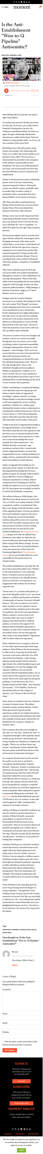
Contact (8, 1134)
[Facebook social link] (14, 2)
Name (5, 1014)
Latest (19, 55)
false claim (6, 796)
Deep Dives (5, 55)
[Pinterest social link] (24, 2)
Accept (21, 1150)
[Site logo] (21, 7)
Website (5, 1032)
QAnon (34, 929)
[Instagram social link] (19, 2)
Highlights (13, 55)
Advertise (20, 1134)
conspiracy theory (25, 929)
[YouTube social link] (21, 2)
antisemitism (6, 929)
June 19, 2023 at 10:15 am (22, 956)
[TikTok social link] (29, 2)
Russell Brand (7, 932)
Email (5, 1023)
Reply (15, 965)
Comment (7, 989)
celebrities (15, 929)
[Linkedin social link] (27, 2)
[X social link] (16, 2)
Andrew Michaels (12, 83)
